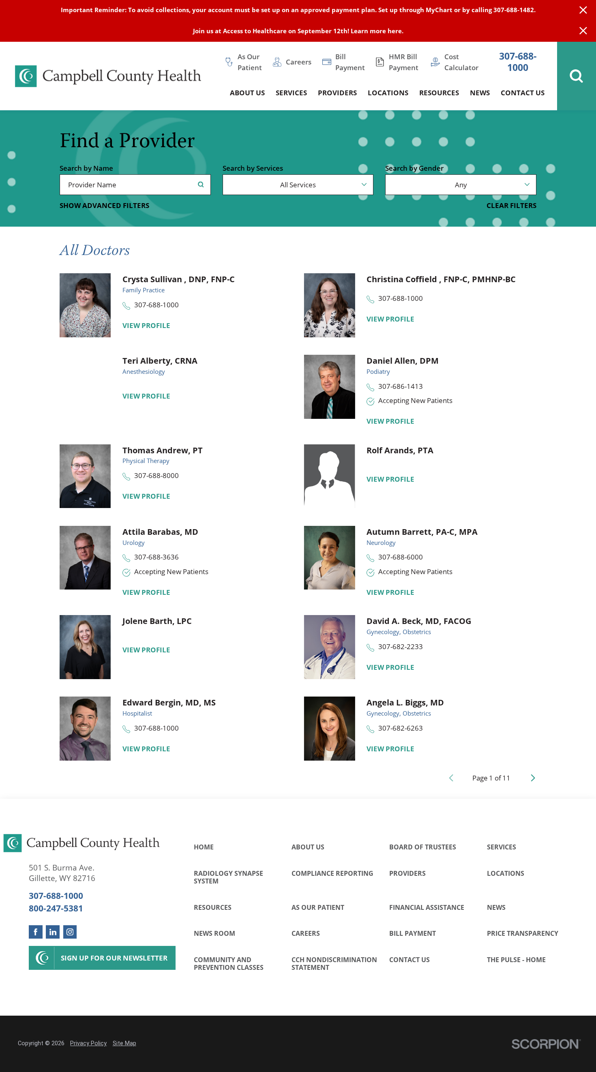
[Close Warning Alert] (583, 10)
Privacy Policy (88, 1043)
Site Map (124, 1043)
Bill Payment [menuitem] (350, 61)
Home (204, 846)
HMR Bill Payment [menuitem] (403, 61)
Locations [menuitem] (388, 92)
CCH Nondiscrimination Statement (334, 963)
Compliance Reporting (332, 873)
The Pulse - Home (516, 959)
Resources (213, 907)
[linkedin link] (52, 932)
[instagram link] (70, 932)
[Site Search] (576, 76)
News (496, 907)
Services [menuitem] (291, 92)
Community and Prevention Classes (229, 963)
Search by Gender (414, 168)
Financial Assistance (426, 907)
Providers (407, 873)
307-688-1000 (517, 62)
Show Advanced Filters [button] (104, 205)
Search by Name (86, 168)
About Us (308, 846)
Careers (306, 933)
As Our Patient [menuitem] (250, 61)
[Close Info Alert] (583, 31)
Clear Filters (511, 205)
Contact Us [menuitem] (523, 92)
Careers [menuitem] (298, 61)
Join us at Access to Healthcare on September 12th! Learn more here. (298, 31)
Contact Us (409, 959)
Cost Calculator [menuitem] (461, 61)
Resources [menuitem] (439, 92)
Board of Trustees (422, 846)
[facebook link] (35, 932)
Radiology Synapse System (228, 877)
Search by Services (253, 168)
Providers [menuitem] (337, 92)
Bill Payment (412, 933)
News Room (214, 933)
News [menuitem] (480, 92)
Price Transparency (522, 933)
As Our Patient (318, 907)
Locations (505, 873)
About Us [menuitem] (247, 92)
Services (501, 846)
